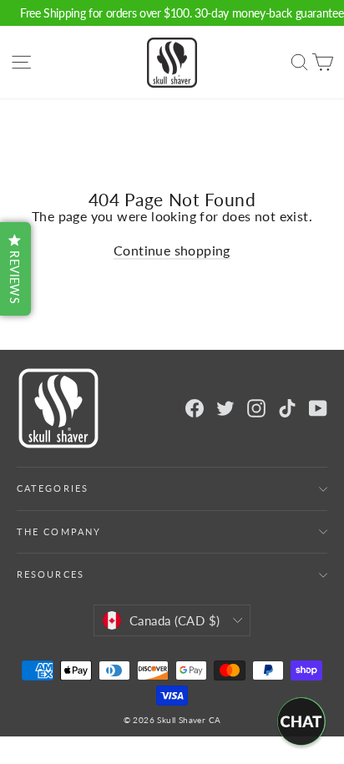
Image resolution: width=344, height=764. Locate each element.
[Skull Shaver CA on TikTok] (287, 408)
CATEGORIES (53, 488)
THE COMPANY (59, 532)
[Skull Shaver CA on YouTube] (318, 408)
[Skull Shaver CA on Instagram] (256, 408)
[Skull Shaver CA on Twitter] (225, 408)
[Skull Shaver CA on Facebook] (194, 408)
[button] (15, 269)
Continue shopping (172, 250)
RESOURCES (50, 574)
